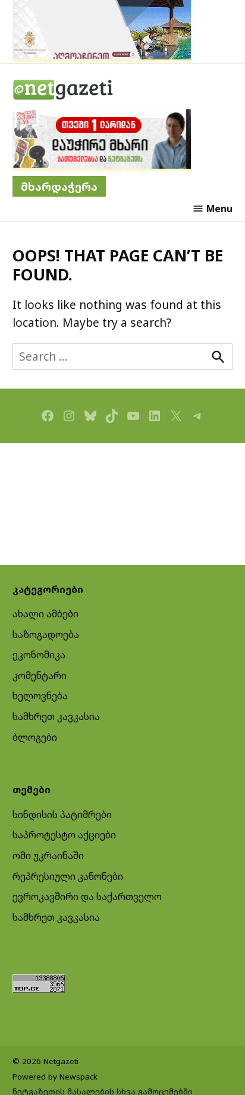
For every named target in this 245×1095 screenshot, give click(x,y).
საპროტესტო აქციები (64, 835)
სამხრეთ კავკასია (56, 716)
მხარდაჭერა (59, 186)
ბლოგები (34, 737)
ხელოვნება (40, 696)
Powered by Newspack (55, 1076)
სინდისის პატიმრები (62, 815)
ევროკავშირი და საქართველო (87, 896)
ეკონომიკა (38, 655)
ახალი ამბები (45, 614)
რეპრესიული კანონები (67, 876)
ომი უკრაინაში (48, 856)
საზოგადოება (45, 634)
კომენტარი (39, 675)
